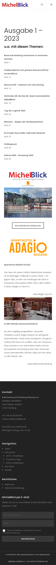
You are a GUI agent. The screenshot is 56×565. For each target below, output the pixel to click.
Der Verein (9, 466)
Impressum (10, 484)
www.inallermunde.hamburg (39, 363)
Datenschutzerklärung (14, 488)
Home (7, 448)
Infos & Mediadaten (15, 463)
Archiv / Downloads (14, 455)
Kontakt (8, 470)
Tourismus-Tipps (13, 459)
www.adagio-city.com (42, 294)
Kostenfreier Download (28, 226)
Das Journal (10, 452)
